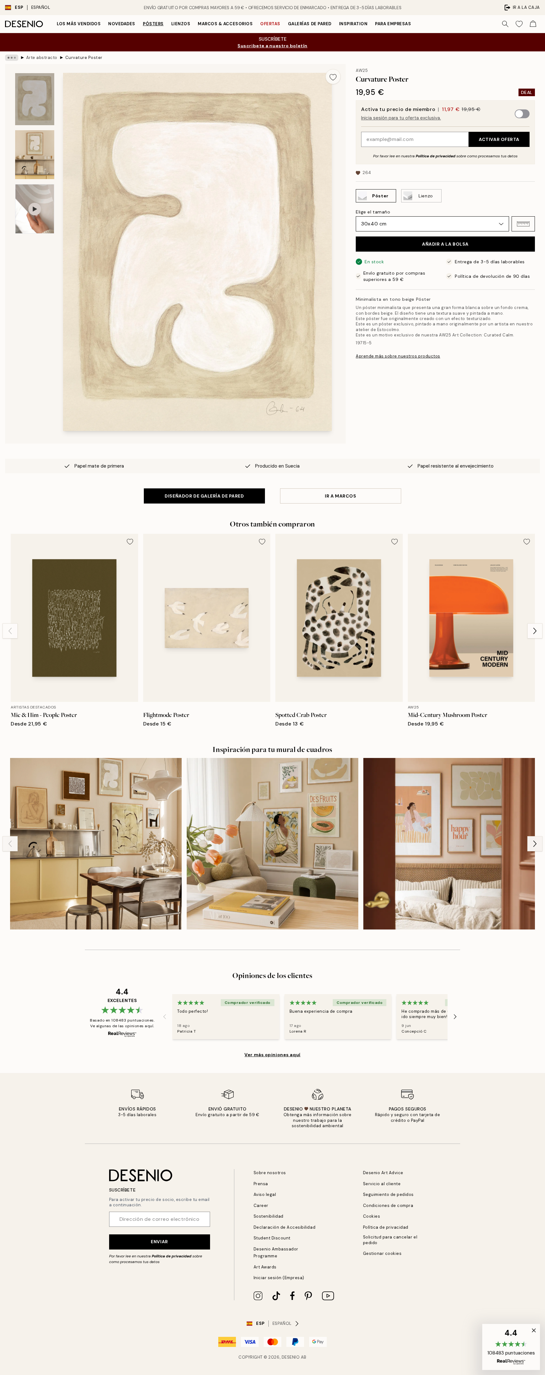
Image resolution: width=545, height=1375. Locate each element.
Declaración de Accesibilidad (285, 1227)
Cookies (371, 1216)
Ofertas (270, 23)
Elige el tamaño (373, 212)
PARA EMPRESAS (393, 23)
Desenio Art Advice (383, 1172)
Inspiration (353, 23)
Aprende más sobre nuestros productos (398, 356)
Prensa (261, 1183)
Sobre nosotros (270, 1172)
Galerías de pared (309, 23)
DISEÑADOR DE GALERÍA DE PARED (204, 496)
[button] (523, 223)
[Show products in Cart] (533, 24)
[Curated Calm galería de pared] (96, 843)
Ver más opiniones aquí (272, 1054)
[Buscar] (505, 24)
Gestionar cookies (382, 1253)
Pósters (153, 23)
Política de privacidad (435, 156)
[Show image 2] (34, 154)
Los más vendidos (79, 23)
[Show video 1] (34, 209)
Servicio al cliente (382, 1183)
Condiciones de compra (388, 1205)
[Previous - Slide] (10, 630)
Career (261, 1205)
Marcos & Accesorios (225, 23)
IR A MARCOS (340, 496)
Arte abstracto (41, 57)
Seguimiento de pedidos (388, 1194)
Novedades (121, 23)
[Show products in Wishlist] (519, 24)
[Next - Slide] (534, 630)
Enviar (159, 1241)
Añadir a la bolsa (445, 244)
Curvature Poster (84, 57)
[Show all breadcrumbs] (11, 58)
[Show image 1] (34, 99)
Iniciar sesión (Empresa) (279, 1277)
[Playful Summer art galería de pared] (272, 843)
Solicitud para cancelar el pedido (390, 1239)
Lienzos (180, 23)
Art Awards (265, 1267)
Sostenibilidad (269, 1216)
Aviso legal (265, 1194)
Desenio (291, 1357)
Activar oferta (499, 139)
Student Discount (272, 1238)
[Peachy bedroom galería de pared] (449, 843)
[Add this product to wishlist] (333, 76)
